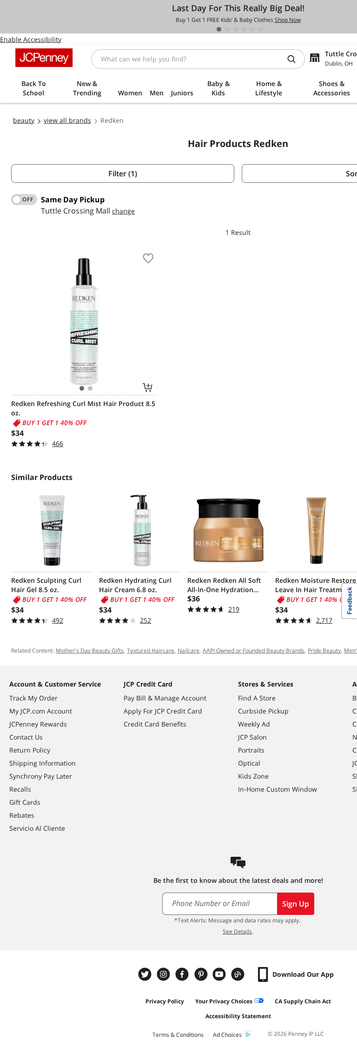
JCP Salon (252, 737)
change (123, 211)
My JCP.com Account (40, 711)
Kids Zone (253, 776)
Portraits (251, 750)
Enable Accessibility (30, 39)
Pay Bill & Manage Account (165, 698)
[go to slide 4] (244, 29)
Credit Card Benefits (155, 724)
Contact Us (26, 737)
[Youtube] (220, 974)
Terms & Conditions (178, 1035)
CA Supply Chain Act (303, 1001)
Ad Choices (227, 1035)
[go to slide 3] (235, 29)
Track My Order (33, 698)
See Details (237, 931)
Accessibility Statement (238, 1016)
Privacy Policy (164, 1001)
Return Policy (29, 750)
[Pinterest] (201, 974)
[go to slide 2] (227, 29)
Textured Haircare (150, 650)
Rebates (21, 815)
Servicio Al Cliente (37, 828)
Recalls (20, 789)
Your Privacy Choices (223, 1001)
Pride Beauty (324, 650)
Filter (122, 173)
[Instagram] (164, 974)
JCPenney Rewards (38, 724)
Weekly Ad (254, 724)
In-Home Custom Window (277, 789)
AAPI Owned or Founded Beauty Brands (253, 650)
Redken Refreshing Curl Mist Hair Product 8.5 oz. (83, 408)
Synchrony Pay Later (40, 776)
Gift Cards (24, 802)
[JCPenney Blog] (239, 974)
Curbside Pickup (263, 711)
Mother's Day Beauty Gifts (90, 650)
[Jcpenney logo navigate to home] (44, 57)
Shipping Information (42, 763)
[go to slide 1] (219, 29)
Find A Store (257, 698)
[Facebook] (183, 974)
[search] (295, 59)
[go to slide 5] (252, 29)
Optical (249, 763)
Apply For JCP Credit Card (163, 711)
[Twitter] (146, 974)
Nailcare (188, 650)
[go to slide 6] (260, 29)
